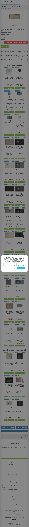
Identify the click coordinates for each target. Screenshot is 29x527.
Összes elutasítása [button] (12, 268)
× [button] (26, 256)
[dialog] (14, 263)
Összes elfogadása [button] (21, 268)
